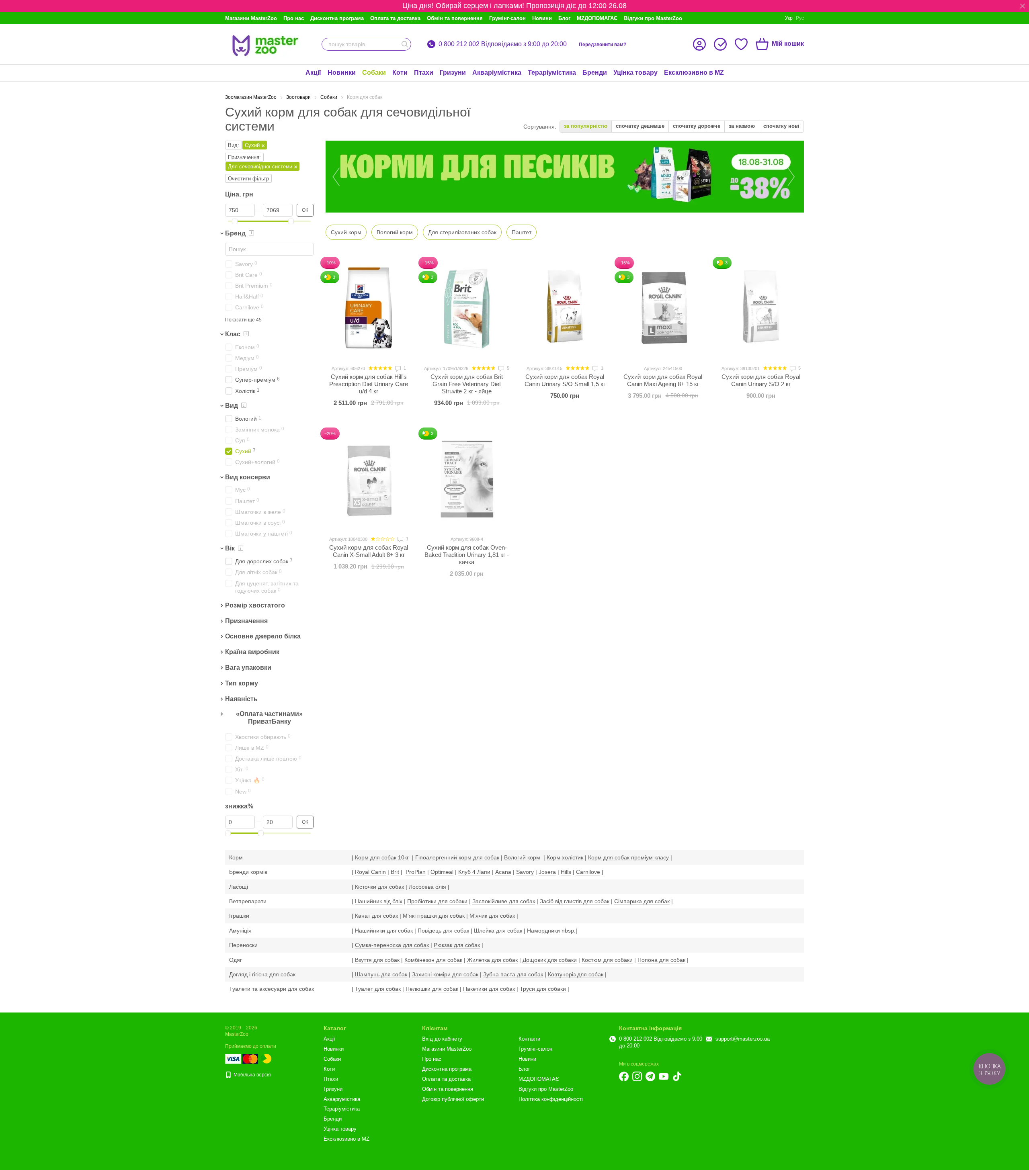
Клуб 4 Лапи (474, 872)
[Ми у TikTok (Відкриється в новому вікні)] (677, 1076)
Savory (525, 872)
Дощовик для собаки (550, 960)
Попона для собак (661, 960)
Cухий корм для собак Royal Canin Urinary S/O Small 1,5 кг (565, 380)
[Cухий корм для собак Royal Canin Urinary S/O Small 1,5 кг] (565, 308)
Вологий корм (522, 857)
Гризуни (453, 72)
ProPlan (416, 872)
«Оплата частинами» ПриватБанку (269, 718)
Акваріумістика (496, 72)
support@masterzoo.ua (742, 1039)
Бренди (594, 72)
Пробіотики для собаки (437, 901)
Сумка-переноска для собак (392, 945)
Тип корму (241, 683)
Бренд (235, 233)
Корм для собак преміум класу (628, 857)
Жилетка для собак (492, 960)
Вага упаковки (248, 667)
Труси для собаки (543, 989)
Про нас (293, 18)
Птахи (423, 72)
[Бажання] (741, 44)
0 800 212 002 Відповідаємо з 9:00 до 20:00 (503, 44)
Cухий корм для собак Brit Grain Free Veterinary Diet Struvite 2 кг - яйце (466, 384)
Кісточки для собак (379, 887)
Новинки (342, 72)
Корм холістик (565, 857)
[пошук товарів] (404, 44)
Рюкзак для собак (457, 945)
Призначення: (244, 157)
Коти (400, 72)
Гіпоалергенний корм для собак (457, 857)
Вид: (233, 145)
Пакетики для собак (489, 989)
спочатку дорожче (696, 126)
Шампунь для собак (381, 974)
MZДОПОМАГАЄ (597, 18)
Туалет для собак (378, 989)
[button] (1022, 6)
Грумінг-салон (507, 18)
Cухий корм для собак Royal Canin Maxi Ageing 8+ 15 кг (662, 380)
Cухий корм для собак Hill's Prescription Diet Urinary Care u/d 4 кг (368, 384)
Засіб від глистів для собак (574, 901)
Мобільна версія (251, 1075)
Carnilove (588, 872)
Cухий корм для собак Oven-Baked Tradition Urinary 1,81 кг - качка (466, 554)
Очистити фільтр (248, 179)
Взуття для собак (377, 960)
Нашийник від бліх (378, 901)
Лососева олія (427, 887)
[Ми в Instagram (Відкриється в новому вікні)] (637, 1076)
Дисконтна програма (337, 18)
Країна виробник (252, 652)
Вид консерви (247, 477)
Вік (230, 548)
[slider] (235, 221)
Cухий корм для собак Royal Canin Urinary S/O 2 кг (761, 380)
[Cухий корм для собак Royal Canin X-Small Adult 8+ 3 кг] (369, 479)
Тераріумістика (552, 72)
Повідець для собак (443, 930)
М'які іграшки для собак (434, 915)
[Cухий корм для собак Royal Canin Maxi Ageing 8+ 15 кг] (663, 308)
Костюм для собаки (607, 960)
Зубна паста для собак (513, 974)
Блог (564, 18)
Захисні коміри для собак (445, 974)
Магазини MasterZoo (251, 18)
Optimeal (441, 872)
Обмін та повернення (455, 18)
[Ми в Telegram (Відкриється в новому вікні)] (650, 1076)
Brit (395, 872)
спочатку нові (781, 126)
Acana (503, 872)
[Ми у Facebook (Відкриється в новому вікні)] (624, 1076)
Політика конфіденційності (551, 1099)
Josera (547, 872)
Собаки (374, 72)
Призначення (246, 621)
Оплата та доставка (395, 18)
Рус (800, 18)
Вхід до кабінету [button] (442, 1039)
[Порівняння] (720, 44)
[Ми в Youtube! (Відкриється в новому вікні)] (663, 1076)
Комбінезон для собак (433, 960)
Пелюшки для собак (432, 989)
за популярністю (585, 126)
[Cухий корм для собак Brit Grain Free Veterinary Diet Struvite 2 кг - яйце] (467, 308)
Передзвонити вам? (602, 44)
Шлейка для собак (498, 930)
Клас (232, 334)
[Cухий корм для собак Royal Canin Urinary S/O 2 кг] (761, 308)
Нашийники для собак (384, 930)
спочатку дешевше (640, 126)
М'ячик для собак (492, 915)
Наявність (241, 698)
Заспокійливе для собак (503, 901)
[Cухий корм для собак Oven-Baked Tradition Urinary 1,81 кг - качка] (467, 479)
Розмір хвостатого (255, 605)
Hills (566, 872)
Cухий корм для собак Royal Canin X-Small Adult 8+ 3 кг (368, 551)
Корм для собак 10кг (382, 857)
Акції (313, 72)
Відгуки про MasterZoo (653, 18)
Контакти (529, 1039)
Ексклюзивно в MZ (694, 72)
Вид (231, 405)
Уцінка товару (635, 72)
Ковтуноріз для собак (575, 974)
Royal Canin (370, 872)
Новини (542, 18)
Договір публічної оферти (453, 1099)
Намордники (543, 930)
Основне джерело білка (263, 636)
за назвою (742, 126)
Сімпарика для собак (642, 901)
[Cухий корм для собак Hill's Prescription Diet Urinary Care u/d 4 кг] (369, 308)
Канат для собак (376, 915)
